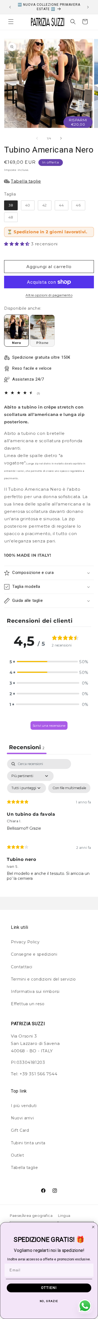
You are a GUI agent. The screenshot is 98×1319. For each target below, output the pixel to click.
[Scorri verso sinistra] (37, 138)
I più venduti (24, 1105)
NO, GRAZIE (49, 1301)
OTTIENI (49, 1288)
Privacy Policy (25, 941)
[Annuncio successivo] (88, 7)
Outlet (17, 1155)
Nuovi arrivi (22, 1118)
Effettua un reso (28, 1003)
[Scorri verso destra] (61, 138)
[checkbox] (69, 788)
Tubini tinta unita (28, 1142)
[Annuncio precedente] (10, 7)
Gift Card (20, 1130)
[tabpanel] (49, 822)
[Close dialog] (93, 1226)
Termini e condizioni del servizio (43, 979)
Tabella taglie (24, 1167)
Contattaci (21, 966)
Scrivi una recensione (49, 725)
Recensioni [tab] (26, 747)
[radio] (11, 205)
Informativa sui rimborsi (35, 991)
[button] (11, 22)
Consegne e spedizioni (34, 954)
